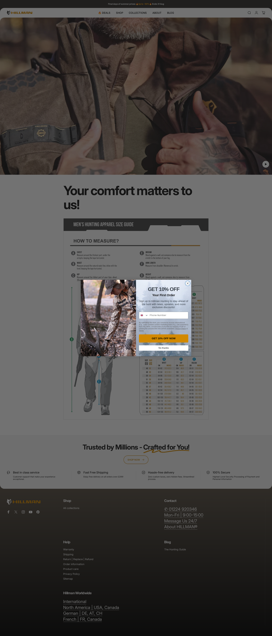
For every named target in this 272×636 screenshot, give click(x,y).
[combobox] (143, 315)
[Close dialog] (187, 283)
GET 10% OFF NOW (164, 338)
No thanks (164, 348)
